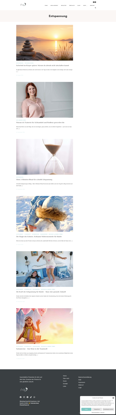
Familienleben (44, 234)
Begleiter (63, 5)
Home (46, 5)
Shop (84, 5)
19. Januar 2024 (19, 244)
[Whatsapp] (34, 397)
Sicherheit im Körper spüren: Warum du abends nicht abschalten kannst (42, 65)
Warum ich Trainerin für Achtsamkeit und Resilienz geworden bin (40, 123)
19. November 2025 (20, 189)
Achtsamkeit (19, 234)
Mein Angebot (54, 5)
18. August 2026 (19, 75)
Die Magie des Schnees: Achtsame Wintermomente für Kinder (39, 237)
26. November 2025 (20, 132)
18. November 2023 (20, 301)
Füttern (86, 409)
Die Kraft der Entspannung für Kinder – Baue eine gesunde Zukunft (41, 292)
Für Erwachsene (29, 63)
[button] (113, 398)
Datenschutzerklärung (96, 412)
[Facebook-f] (93, 2)
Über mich (72, 5)
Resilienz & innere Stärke (56, 234)
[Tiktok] (31, 397)
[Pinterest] (27, 397)
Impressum (102, 412)
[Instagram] (95, 2)
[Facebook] (20, 397)
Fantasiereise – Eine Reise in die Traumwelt (31, 349)
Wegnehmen (97, 409)
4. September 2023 (20, 358)
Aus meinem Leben (21, 120)
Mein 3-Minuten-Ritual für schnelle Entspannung (34, 180)
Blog (79, 5)
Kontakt (92, 5)
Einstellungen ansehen (108, 409)
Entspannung (20, 63)
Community (27, 234)
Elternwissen (35, 234)
